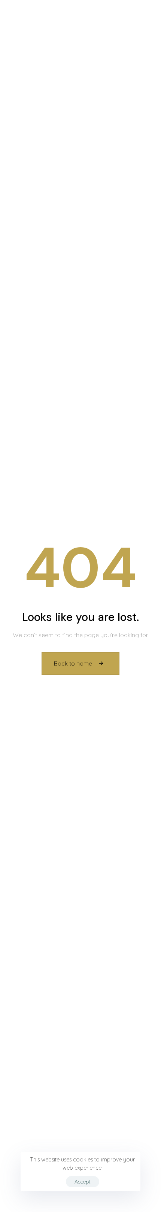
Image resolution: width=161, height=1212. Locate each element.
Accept (83, 1181)
